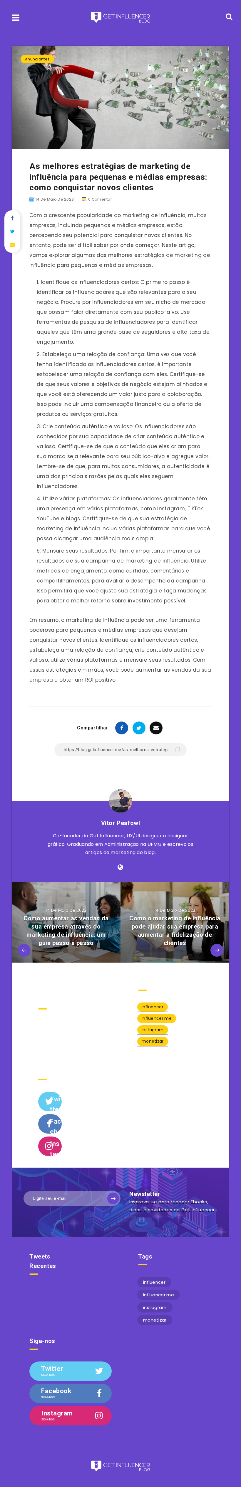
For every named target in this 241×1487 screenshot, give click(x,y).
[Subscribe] (113, 1198)
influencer (152, 1007)
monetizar (153, 1041)
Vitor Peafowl (120, 823)
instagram (153, 1030)
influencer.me (157, 1018)
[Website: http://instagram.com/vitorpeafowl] (120, 867)
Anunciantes (37, 59)
